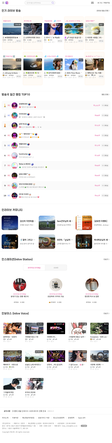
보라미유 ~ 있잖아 (10, 336)
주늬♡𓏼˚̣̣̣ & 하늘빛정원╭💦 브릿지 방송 (54, 37)
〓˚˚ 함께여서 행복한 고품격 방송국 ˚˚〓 (32, 117)
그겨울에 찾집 (8, 392)
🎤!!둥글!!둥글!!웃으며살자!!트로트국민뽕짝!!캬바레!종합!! (74, 37)
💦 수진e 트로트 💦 (52, 56)
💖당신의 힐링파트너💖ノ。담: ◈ (30, 127)
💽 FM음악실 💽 (9, 56)
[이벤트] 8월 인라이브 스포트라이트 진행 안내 (29, 411)
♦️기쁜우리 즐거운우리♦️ (27, 107)
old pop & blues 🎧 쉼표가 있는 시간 (12, 73)
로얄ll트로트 (23, 104)
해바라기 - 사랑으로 (10, 364)
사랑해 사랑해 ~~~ (97, 364)
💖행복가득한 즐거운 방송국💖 (29, 197)
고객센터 (83, 426)
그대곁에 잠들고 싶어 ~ (77, 336)
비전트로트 (23, 114)
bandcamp (23, 154)
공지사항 (7, 411)
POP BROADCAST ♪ (26, 157)
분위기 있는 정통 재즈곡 (20, 296)
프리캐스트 (28, 21)
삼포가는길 (23, 124)
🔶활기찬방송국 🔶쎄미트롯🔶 (29, 137)
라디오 (19, 41)
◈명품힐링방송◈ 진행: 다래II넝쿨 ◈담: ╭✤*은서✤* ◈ (12, 37)
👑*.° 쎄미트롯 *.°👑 (26, 134)
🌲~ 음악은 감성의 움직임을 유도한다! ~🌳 (33, 167)
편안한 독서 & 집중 (92, 296)
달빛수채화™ (90, 21)
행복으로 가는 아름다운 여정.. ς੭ (95, 73)
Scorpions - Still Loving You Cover (99, 336)
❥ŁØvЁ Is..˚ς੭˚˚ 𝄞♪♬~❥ (95, 56)
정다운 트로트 (24, 194)
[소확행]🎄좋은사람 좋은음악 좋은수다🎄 (32, 187)
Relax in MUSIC (25, 164)
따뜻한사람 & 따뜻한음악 (27, 177)
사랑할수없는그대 (31, 336)
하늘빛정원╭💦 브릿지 (53, 21)
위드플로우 (69, 56)
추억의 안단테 (30, 392)
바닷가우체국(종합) (26, 184)
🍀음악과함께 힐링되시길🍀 (54, 73)
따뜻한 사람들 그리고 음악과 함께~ (95, 37)
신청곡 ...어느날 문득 (54, 364)
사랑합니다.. (51, 336)
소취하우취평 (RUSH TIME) (33, 37)
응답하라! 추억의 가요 (56, 296)
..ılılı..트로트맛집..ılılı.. (74, 21)
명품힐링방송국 (24, 147)
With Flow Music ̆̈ (73, 73)
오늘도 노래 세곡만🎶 (33, 364)
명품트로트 (7, 21)
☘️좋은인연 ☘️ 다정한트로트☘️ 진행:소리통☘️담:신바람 (33, 73)
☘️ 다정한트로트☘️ (31, 56)
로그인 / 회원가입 (104, 3)
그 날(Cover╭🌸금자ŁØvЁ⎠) (77, 364)
